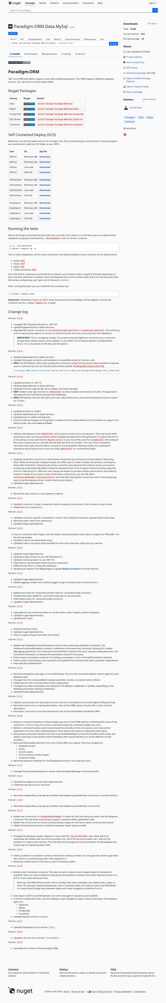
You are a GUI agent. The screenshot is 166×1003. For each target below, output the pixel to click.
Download (44, 156)
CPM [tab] (48, 39)
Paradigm (130, 117)
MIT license (132, 67)
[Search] (155, 10)
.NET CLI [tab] (13, 39)
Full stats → (153, 23)
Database (129, 121)
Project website (134, 56)
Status (63, 969)
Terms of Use (77, 991)
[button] (113, 44)
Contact (13, 969)
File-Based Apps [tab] (90, 39)
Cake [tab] (102, 39)
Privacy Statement (123, 991)
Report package (134, 92)
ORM (140, 117)
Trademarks (140, 991)
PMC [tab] (22, 39)
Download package (136, 73)
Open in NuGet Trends (138, 86)
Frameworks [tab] (32, 54)
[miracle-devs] (126, 107)
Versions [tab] (81, 54)
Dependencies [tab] (50, 54)
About (67, 991)
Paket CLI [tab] (57, 39)
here (50, 81)
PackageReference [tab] (35, 39)
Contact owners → (149, 100)
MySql (150, 117)
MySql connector (71, 568)
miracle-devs (135, 107)
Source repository (135, 62)
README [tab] (16, 54)
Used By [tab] (67, 54)
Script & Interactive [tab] (72, 39)
